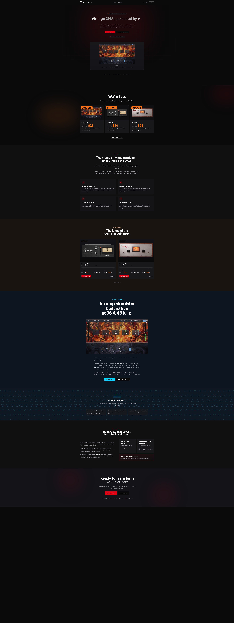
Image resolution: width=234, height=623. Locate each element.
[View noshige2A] (136, 259)
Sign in (151, 2)
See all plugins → (117, 282)
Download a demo (110, 493)
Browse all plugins (116, 137)
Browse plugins (123, 493)
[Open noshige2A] (117, 54)
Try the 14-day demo (122, 32)
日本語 (147, 2)
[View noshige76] (98, 259)
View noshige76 (86, 276)
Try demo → (112, 276)
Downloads (120, 2)
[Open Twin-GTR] (117, 336)
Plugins (114, 2)
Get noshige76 (109, 32)
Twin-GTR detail (109, 379)
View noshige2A (124, 276)
